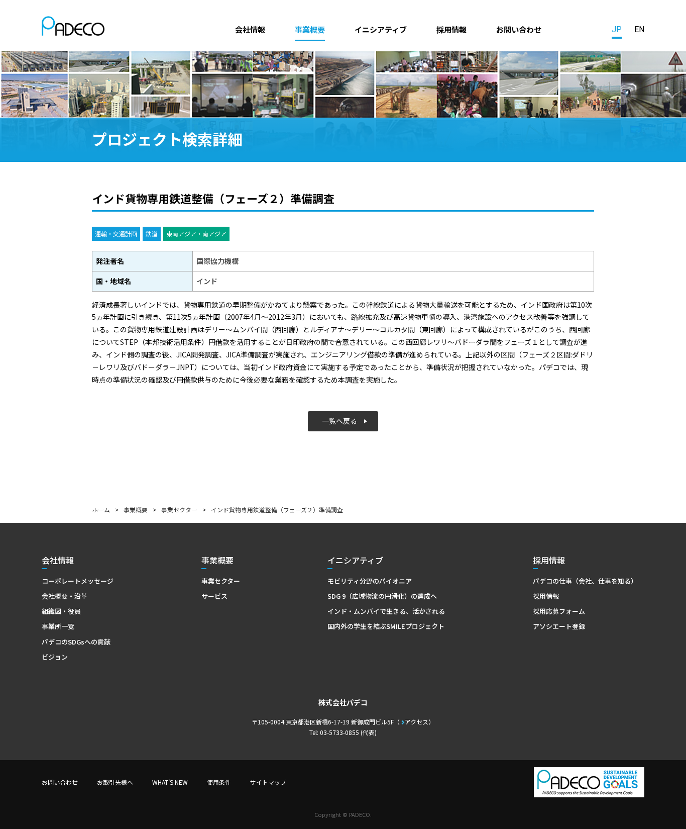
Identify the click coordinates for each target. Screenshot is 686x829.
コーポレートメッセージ (77, 581)
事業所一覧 (58, 626)
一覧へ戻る (339, 421)
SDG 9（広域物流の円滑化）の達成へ (382, 596)
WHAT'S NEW (170, 782)
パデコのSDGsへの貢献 (76, 642)
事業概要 (310, 29)
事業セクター (179, 509)
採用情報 (451, 29)
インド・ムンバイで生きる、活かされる (386, 611)
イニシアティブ (381, 29)
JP (617, 29)
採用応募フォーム (559, 611)
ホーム (101, 509)
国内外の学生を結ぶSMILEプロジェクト (385, 626)
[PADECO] (73, 27)
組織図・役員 (61, 611)
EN (639, 29)
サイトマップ (268, 782)
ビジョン (55, 657)
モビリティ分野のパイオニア (369, 581)
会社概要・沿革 (64, 596)
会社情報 (250, 29)
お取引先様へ (115, 782)
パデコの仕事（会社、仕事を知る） (585, 581)
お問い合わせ (518, 29)
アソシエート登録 (559, 626)
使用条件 (219, 782)
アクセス (416, 721)
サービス (214, 596)
